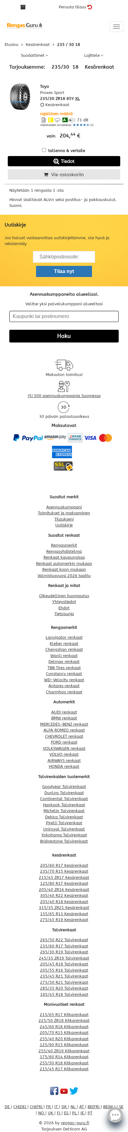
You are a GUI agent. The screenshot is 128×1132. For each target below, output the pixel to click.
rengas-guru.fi (75, 1123)
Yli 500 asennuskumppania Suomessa (64, 395)
